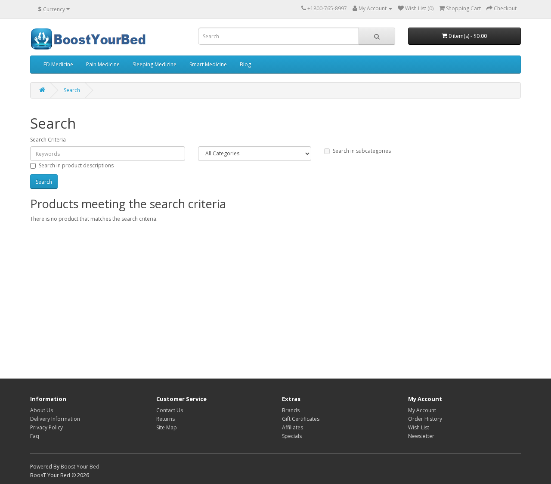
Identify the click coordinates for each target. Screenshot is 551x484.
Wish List (418, 427)
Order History (425, 418)
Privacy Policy (46, 427)
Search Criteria (48, 139)
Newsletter (421, 436)
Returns (165, 418)
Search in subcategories (362, 150)
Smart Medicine (208, 64)
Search (72, 90)
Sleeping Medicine (154, 64)
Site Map (166, 427)
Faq (34, 436)
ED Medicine (58, 64)
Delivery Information (55, 418)
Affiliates (292, 427)
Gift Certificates (300, 418)
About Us (41, 410)
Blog (245, 64)
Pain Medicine (103, 64)
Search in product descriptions (76, 165)
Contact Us (169, 410)
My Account (422, 410)
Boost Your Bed (80, 466)
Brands (291, 410)
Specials (292, 436)
